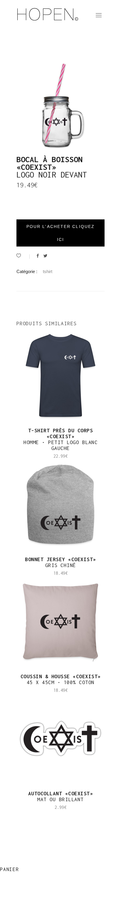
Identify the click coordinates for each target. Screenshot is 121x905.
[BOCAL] (60, 105)
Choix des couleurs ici (31, 813)
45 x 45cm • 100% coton (61, 679)
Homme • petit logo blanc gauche (60, 439)
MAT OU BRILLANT (60, 796)
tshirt (47, 271)
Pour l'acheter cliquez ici (60, 233)
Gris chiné (60, 562)
